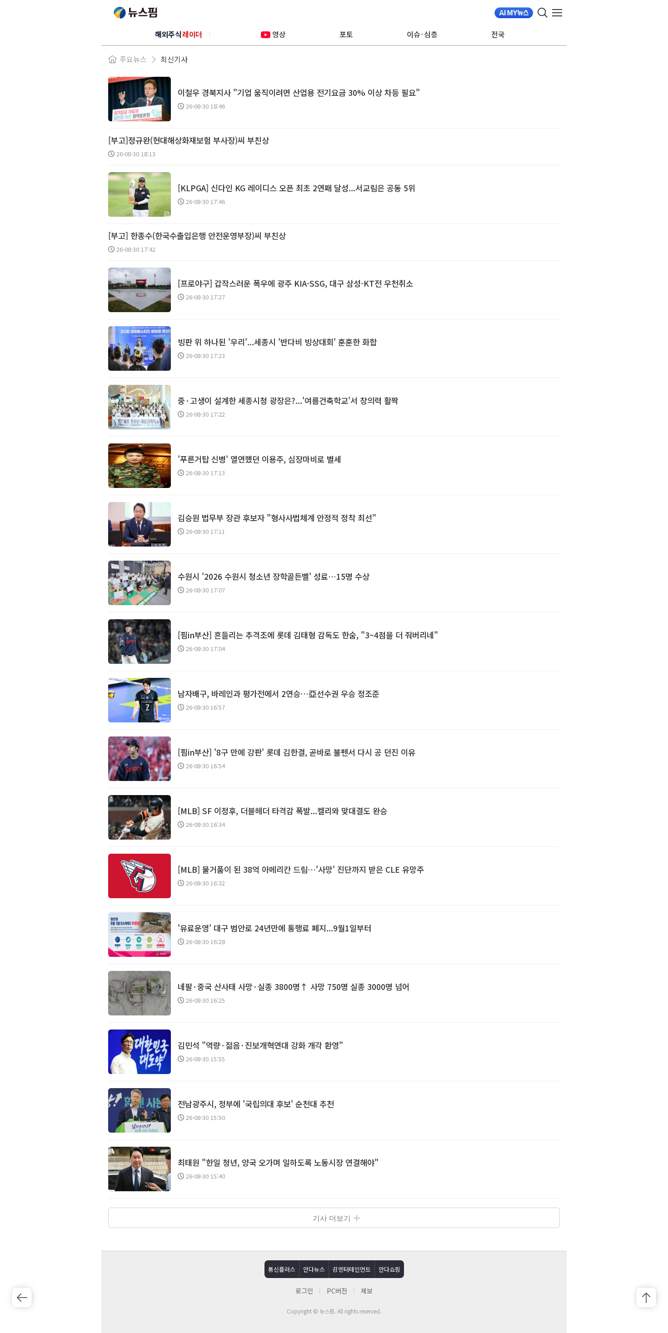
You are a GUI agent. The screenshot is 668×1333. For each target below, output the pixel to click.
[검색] (542, 12)
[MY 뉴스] (513, 12)
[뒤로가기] (21, 1297)
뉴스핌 (135, 12)
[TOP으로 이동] (646, 1297)
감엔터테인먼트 (352, 1269)
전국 (498, 34)
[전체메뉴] (559, 12)
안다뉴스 (314, 1269)
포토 (346, 34)
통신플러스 (281, 1269)
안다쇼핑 (389, 1269)
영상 (279, 34)
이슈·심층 (422, 34)
